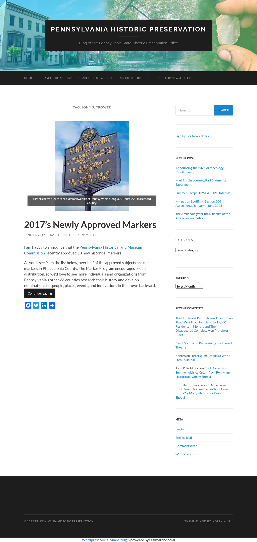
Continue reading (40, 293)
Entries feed (183, 437)
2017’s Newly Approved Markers (90, 224)
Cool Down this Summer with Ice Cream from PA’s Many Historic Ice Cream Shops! (202, 372)
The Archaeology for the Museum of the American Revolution (202, 216)
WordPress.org (185, 454)
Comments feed (186, 446)
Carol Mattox (184, 343)
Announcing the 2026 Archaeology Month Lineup (199, 170)
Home (28, 78)
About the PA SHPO (97, 78)
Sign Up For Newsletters (172, 78)
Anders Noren (211, 521)
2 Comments (86, 234)
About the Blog (132, 78)
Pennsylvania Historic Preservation (128, 29)
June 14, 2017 (34, 234)
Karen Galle (60, 234)
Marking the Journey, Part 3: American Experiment (201, 182)
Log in (179, 429)
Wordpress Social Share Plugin (106, 540)
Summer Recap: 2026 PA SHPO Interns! (202, 193)
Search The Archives (57, 78)
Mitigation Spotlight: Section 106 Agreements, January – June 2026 (198, 203)
